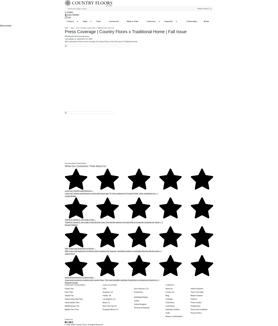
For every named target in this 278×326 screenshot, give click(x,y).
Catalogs (168, 299)
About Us (169, 289)
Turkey (136, 301)
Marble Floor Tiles (72, 309)
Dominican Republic (142, 308)
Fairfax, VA (107, 296)
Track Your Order (197, 292)
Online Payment (197, 289)
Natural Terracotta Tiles (74, 299)
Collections (169, 302)
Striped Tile (69, 296)
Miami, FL (106, 302)
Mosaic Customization (174, 316)
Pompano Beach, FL (110, 309)
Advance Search (203, 8)
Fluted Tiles (69, 289)
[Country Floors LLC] (89, 3)
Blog (167, 296)
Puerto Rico (138, 292)
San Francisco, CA (141, 289)
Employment (195, 306)
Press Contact (196, 302)
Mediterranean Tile (72, 306)
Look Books (170, 306)
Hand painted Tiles (72, 302)
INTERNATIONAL (141, 297)
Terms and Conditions (199, 309)
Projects (194, 299)
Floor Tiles (69, 292)
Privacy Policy (196, 313)
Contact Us (169, 292)
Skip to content (5, 25)
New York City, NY (110, 306)
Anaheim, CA (108, 292)
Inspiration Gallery (172, 309)
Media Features (197, 296)
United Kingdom (140, 304)
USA (104, 289)
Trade (167, 313)
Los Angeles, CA (109, 299)
